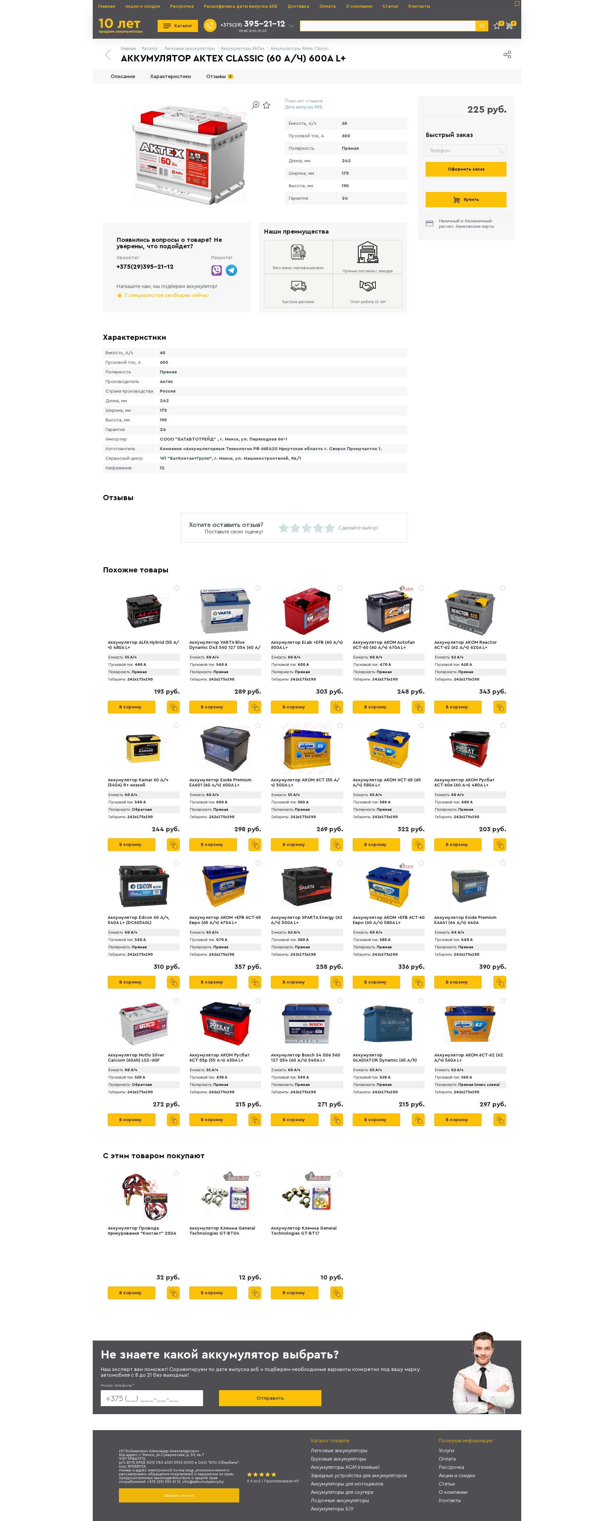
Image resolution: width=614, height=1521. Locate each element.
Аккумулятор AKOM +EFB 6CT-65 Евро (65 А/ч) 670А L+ (225, 920)
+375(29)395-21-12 (145, 267)
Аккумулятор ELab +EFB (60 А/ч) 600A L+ (307, 645)
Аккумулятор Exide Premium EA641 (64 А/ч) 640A (465, 920)
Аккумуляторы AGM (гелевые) (345, 1467)
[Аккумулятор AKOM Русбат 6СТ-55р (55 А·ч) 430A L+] (225, 1023)
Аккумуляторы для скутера (342, 1492)
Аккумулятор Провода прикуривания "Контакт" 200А (142, 1231)
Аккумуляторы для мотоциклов (347, 1484)
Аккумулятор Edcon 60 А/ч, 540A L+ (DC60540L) (138, 920)
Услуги (446, 1450)
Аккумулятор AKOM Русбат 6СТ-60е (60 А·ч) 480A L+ (464, 782)
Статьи (390, 6)
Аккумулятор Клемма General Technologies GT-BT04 (222, 1231)
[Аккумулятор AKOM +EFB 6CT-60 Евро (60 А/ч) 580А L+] (389, 886)
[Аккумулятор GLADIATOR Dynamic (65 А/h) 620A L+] (389, 1023)
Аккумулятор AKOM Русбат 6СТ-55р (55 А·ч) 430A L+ (219, 1058)
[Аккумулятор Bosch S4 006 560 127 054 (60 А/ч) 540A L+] (307, 1023)
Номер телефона (117, 1385)
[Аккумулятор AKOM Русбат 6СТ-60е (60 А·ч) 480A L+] (470, 748)
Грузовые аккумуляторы (338, 1459)
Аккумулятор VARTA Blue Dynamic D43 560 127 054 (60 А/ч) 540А (225, 647)
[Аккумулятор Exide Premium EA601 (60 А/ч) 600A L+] (225, 748)
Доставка (298, 6)
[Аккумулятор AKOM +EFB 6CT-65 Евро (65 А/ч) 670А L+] (225, 886)
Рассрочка (182, 6)
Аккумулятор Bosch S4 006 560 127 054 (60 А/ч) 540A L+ (305, 1058)
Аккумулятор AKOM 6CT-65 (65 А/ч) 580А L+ (387, 782)
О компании (359, 6)
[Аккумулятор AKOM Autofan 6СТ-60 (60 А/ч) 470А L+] (389, 611)
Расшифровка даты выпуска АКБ (240, 6)
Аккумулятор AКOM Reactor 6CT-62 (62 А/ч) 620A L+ (465, 645)
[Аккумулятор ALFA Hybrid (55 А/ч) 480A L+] (144, 611)
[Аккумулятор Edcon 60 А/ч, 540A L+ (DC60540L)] (144, 886)
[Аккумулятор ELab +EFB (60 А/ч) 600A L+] (307, 611)
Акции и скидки (142, 6)
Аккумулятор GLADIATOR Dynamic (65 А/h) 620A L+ (385, 1060)
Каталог (183, 26)
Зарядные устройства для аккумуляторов (359, 1475)
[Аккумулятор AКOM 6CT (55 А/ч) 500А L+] (307, 748)
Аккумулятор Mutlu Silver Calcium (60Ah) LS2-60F (136, 1058)
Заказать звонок (179, 1495)
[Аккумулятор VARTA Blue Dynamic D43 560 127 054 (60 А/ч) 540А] (225, 611)
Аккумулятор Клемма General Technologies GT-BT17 (304, 1231)
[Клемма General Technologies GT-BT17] (307, 1196)
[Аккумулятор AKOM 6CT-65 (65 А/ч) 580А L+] (389, 748)
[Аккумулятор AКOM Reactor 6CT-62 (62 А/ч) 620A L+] (470, 611)
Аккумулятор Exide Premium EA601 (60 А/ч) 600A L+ (220, 782)
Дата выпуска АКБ (303, 107)
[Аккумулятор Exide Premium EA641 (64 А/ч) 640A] (470, 886)
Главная (106, 6)
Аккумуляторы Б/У (332, 1509)
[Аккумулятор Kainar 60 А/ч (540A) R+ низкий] (144, 748)
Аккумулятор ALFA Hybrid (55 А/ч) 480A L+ (143, 645)
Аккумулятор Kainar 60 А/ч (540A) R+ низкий (138, 782)
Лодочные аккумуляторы (340, 1500)
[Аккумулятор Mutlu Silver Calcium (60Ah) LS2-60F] (144, 1023)
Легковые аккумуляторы (339, 1450)
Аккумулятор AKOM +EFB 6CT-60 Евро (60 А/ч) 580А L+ (389, 920)
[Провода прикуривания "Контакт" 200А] (144, 1196)
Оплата (327, 6)
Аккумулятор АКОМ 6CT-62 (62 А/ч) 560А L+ (468, 1058)
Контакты (419, 6)
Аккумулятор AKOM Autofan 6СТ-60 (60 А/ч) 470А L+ (384, 645)
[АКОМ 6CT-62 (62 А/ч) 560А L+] (470, 1023)
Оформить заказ (466, 169)
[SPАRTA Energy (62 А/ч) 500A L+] (307, 886)
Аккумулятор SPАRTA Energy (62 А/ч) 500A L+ (306, 920)
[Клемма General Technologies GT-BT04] (225, 1196)
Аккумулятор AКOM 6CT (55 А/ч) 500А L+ (305, 782)
